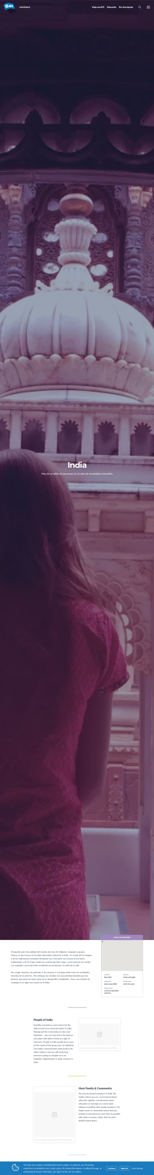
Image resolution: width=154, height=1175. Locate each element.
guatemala (10, 7)
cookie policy (55, 1168)
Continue (111, 1168)
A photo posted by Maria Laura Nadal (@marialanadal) (54, 1140)
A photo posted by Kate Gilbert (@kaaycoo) (95, 1048)
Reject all (124, 1168)
